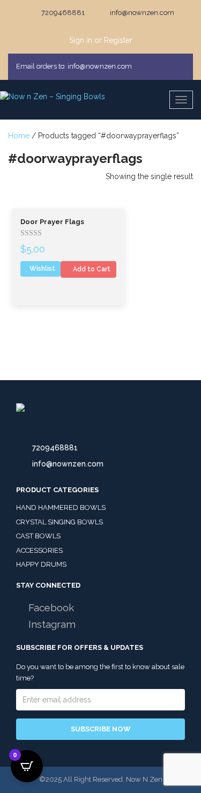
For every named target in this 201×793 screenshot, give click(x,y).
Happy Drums (41, 564)
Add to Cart (90, 269)
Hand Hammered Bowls (61, 507)
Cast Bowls (38, 536)
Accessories (39, 550)
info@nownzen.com (67, 464)
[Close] (181, 66)
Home (18, 135)
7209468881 (55, 447)
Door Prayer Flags (52, 222)
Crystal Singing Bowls (59, 522)
